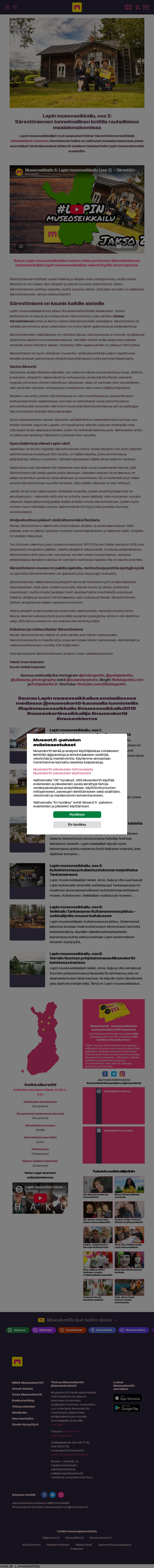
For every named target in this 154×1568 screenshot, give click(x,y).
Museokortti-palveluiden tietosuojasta (63, 769)
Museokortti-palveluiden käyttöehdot (62, 773)
